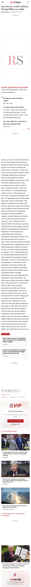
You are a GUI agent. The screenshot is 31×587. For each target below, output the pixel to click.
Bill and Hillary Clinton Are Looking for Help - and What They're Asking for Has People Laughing (15, 454)
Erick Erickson (5, 12)
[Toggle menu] (2, 2)
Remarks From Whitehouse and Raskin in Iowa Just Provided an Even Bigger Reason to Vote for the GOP (15, 480)
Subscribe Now (15, 424)
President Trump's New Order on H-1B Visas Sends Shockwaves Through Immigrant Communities (16, 566)
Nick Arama (5, 457)
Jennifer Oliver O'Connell (8, 509)
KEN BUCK (22, 397)
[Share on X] (2, 391)
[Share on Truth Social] (5, 391)
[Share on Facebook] (9, 391)
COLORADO (4, 397)
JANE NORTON (14, 397)
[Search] (28, 2)
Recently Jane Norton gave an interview (14, 87)
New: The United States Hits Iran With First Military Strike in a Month (15, 506)
